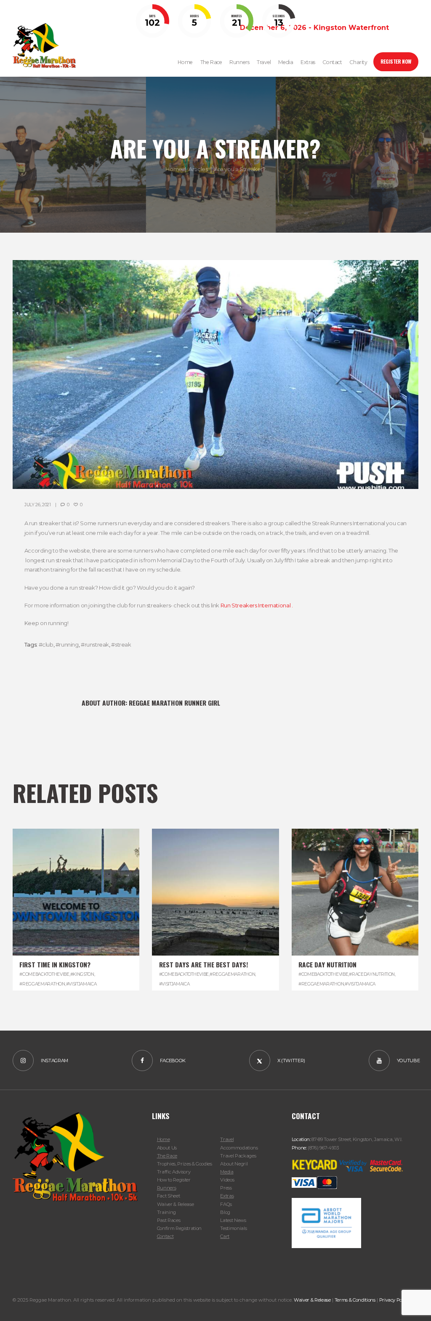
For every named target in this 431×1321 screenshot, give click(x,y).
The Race (167, 1156)
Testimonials (233, 1228)
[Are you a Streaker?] (215, 374)
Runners (166, 1188)
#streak (121, 644)
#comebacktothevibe (44, 974)
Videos (227, 1180)
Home (173, 169)
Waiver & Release (175, 1204)
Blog (225, 1212)
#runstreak (95, 644)
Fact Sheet (168, 1196)
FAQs (226, 1204)
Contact (165, 1236)
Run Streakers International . (257, 605)
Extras (227, 1196)
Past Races (169, 1220)
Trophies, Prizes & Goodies (184, 1164)
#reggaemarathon (42, 984)
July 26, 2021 (37, 504)
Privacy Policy (394, 1300)
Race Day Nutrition (327, 964)
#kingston (82, 974)
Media (226, 1172)
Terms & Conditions (355, 1300)
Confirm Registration (179, 1228)
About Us (167, 1148)
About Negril (233, 1164)
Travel (227, 1139)
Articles (198, 169)
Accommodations (239, 1148)
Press (225, 1188)
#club (46, 644)
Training (166, 1212)
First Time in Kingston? (54, 964)
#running (67, 644)
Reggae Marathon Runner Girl (174, 703)
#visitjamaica (81, 984)
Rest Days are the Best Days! (203, 964)
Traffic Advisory (174, 1172)
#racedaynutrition (372, 974)
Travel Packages (238, 1156)
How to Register (174, 1180)
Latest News (233, 1220)
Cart (224, 1236)
